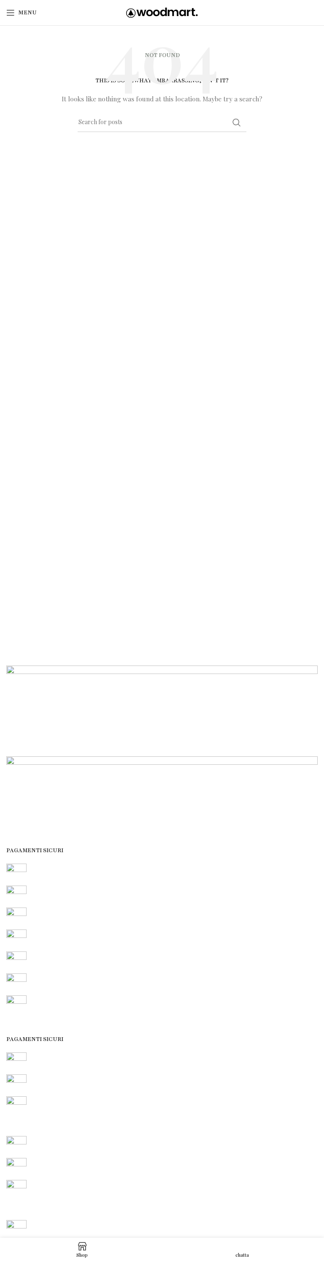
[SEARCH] (236, 122)
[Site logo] (162, 12)
